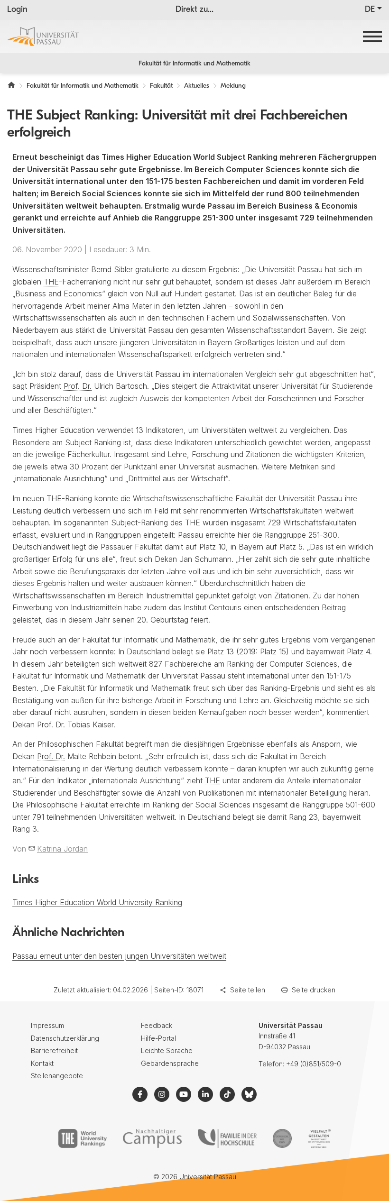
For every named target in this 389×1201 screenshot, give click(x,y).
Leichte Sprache (167, 1050)
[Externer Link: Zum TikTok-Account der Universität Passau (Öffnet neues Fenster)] (227, 1094)
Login (17, 10)
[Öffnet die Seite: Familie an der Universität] (227, 1138)
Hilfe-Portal (158, 1038)
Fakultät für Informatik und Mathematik (194, 63)
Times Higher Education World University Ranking (97, 902)
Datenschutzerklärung (65, 1038)
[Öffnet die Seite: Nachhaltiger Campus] (152, 1138)
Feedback (156, 1025)
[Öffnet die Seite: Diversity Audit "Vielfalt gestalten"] (319, 1138)
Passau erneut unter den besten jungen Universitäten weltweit (119, 956)
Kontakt (42, 1063)
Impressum (47, 1025)
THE (51, 281)
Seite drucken (313, 990)
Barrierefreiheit (54, 1050)
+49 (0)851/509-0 (313, 1064)
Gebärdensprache (170, 1063)
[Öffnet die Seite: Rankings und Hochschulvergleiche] (82, 1138)
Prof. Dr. (78, 386)
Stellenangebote (57, 1076)
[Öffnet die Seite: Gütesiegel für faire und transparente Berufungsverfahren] (282, 1138)
